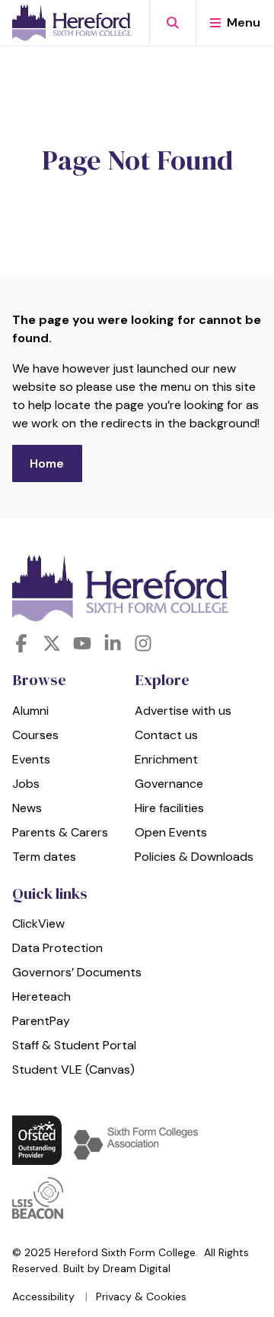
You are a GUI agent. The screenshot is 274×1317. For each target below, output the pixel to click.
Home (47, 463)
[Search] (172, 23)
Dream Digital (136, 1268)
